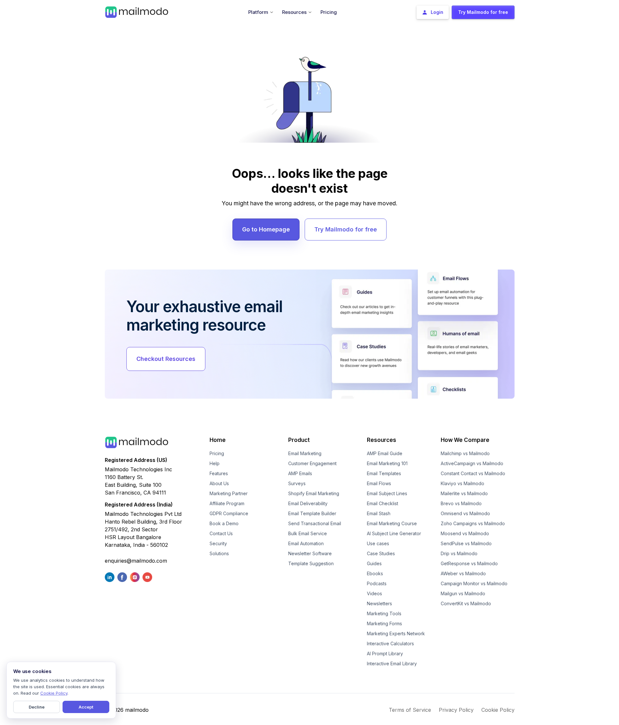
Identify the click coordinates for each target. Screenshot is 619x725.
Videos (374, 593)
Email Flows (379, 483)
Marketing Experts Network (396, 633)
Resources (381, 440)
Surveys (297, 483)
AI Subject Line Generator (394, 533)
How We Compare (465, 440)
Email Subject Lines (387, 493)
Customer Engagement (312, 463)
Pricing (217, 453)
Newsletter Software (310, 553)
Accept (86, 707)
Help (215, 463)
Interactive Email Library (392, 663)
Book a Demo (224, 523)
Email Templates (384, 473)
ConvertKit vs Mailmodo (466, 603)
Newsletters (379, 603)
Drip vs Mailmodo (459, 553)
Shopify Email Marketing (313, 493)
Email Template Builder (312, 513)
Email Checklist (382, 503)
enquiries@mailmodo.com (136, 560)
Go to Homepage (266, 229)
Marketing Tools (384, 613)
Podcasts (377, 583)
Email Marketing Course (392, 523)
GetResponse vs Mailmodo (469, 563)
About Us (219, 483)
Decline (36, 707)
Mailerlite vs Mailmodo (464, 493)
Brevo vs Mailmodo (461, 503)
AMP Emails (300, 473)
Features (219, 473)
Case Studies (381, 553)
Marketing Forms (384, 623)
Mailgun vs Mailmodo (463, 593)
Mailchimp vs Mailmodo (465, 453)
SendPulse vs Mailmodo (466, 543)
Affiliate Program (227, 503)
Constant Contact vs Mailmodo (473, 473)
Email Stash (378, 513)
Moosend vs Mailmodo (465, 533)
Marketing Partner (229, 493)
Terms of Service (410, 710)
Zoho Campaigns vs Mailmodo (473, 523)
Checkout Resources (165, 358)
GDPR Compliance (229, 513)
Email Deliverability (308, 503)
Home (218, 440)
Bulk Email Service (307, 533)
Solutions (219, 553)
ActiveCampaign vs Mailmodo (472, 463)
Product (299, 440)
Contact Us (221, 533)
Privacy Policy (456, 710)
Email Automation (306, 543)
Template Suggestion (311, 563)
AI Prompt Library (385, 653)
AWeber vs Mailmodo (463, 573)
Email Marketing (304, 453)
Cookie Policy (498, 710)
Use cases (378, 543)
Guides (374, 563)
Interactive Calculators (390, 643)
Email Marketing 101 (387, 463)
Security (218, 543)
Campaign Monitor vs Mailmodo (474, 583)
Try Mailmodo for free (345, 229)
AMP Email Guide (384, 453)
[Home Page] (137, 11)
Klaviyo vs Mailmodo (462, 483)
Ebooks (375, 573)
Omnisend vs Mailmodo (465, 513)
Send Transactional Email (314, 523)
